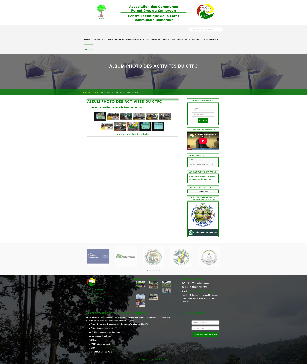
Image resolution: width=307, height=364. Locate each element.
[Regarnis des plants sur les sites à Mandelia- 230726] (166, 284)
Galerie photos (95, 297)
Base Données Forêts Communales (186, 39)
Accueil (87, 39)
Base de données (96, 289)
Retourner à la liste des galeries (132, 134)
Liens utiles (94, 293)
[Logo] (101, 11)
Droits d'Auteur (161, 360)
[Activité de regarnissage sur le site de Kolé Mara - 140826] (140, 284)
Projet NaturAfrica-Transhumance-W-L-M (126, 39)
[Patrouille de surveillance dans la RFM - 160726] (166, 290)
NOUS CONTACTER (211, 39)
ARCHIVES (88, 49)
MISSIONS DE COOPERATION (158, 39)
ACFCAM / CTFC (99, 39)
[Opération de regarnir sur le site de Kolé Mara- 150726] (153, 297)
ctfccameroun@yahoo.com (200, 291)
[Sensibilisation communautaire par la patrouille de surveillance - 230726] (153, 285)
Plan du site (94, 301)
